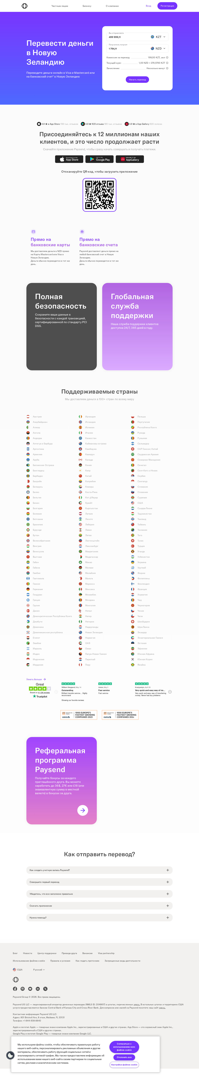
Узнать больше (34, 679)
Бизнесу (87, 6)
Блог (15, 953)
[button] (10, 1055)
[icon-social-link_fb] (15, 989)
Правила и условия (60, 960)
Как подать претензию (87, 960)
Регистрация (167, 5)
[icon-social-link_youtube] (30, 989)
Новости (27, 953)
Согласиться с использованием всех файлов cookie (124, 1047)
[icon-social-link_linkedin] (38, 989)
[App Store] (69, 159)
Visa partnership (106, 953)
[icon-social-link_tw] (45, 989)
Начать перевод (137, 79)
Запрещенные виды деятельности (122, 960)
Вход (148, 5)
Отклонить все (124, 1057)
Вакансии (87, 953)
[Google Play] (99, 159)
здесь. (137, 1004)
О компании (112, 6)
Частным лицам (60, 6)
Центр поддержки (46, 953)
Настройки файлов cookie (124, 1065)
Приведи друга (69, 953)
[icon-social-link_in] (22, 989)
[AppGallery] (130, 159)
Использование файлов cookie (29, 960)
